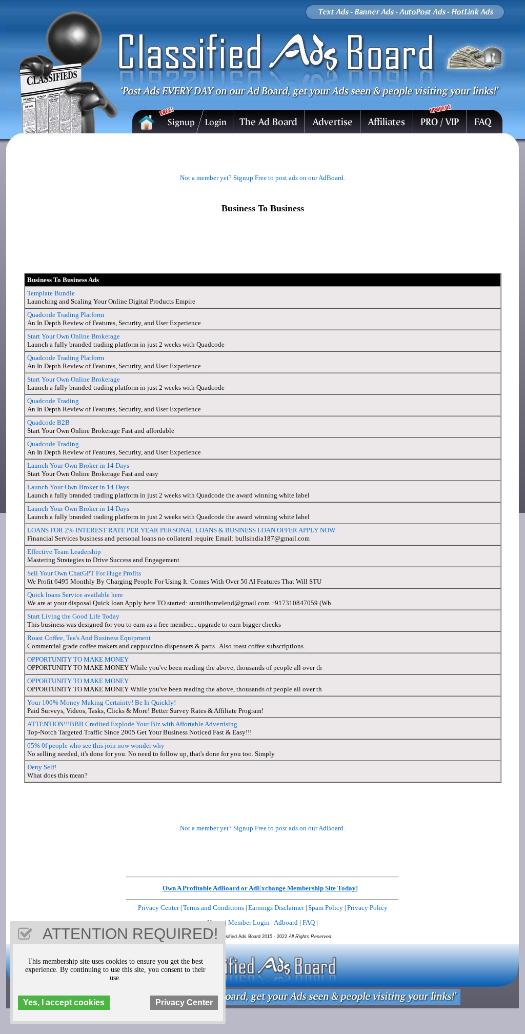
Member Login (249, 922)
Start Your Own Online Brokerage (73, 336)
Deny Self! (41, 767)
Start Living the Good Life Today (73, 616)
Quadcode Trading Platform (65, 315)
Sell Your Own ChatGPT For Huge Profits (84, 573)
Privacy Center (158, 907)
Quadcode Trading (53, 401)
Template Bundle (51, 293)
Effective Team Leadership (64, 551)
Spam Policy (325, 907)
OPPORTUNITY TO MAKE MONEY (78, 659)
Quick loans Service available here (75, 595)
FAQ (308, 922)
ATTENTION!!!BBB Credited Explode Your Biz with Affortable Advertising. (133, 724)
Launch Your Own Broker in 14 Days (78, 465)
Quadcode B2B (48, 422)
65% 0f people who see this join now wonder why (96, 745)
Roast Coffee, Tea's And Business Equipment (89, 638)
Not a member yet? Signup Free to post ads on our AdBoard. (262, 178)
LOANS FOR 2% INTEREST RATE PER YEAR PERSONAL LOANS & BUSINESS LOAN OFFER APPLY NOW (181, 530)
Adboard (286, 922)
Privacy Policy (367, 907)
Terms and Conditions (213, 907)
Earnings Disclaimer (276, 907)
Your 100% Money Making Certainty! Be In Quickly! (101, 702)
